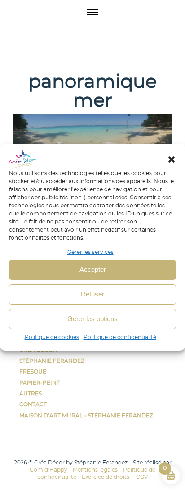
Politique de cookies (52, 337)
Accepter (92, 269)
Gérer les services (90, 252)
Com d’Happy (48, 470)
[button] (171, 159)
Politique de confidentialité (120, 337)
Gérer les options (92, 318)
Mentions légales (95, 470)
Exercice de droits (105, 477)
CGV (141, 477)
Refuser (92, 294)
